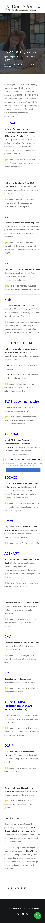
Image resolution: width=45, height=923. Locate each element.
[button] (23, 464)
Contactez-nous (23, 470)
